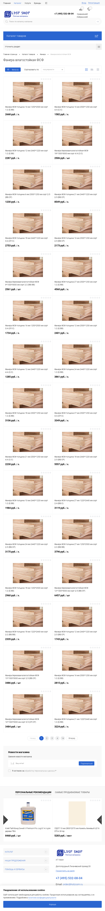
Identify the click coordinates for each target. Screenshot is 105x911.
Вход (84, 3)
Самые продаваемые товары (72, 792)
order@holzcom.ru (73, 884)
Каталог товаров (16, 35)
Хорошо (52, 904)
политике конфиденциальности (42, 898)
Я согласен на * (34, 771)
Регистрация (94, 3)
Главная (7, 3)
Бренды (37, 3)
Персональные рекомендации (33, 792)
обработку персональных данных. (40, 771)
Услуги (28, 3)
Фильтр (15, 70)
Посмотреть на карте (65, 871)
